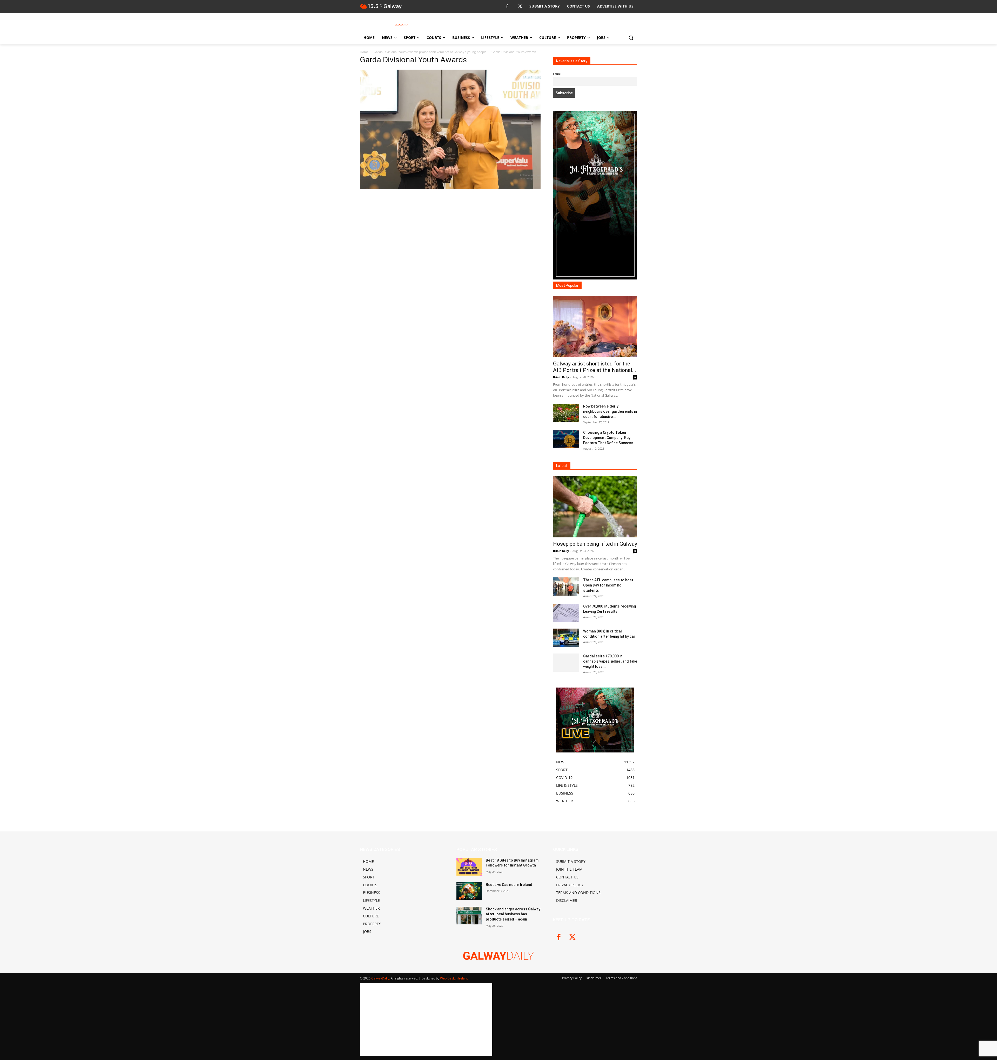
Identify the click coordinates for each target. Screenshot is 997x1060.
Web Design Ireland (454, 978)
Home (364, 52)
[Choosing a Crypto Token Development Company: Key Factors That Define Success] (566, 439)
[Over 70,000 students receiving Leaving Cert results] (566, 613)
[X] (520, 6)
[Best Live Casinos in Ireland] (469, 891)
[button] (631, 37)
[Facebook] (507, 6)
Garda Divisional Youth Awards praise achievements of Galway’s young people (430, 52)
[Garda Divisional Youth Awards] (450, 187)
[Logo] (401, 24)
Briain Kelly (561, 377)
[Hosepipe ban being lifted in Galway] (595, 506)
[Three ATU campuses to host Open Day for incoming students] (566, 586)
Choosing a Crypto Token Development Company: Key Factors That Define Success (608, 437)
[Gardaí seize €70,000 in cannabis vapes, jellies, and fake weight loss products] (566, 663)
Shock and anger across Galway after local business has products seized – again (513, 914)
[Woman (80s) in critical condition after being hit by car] (566, 638)
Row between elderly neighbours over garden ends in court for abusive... (610, 411)
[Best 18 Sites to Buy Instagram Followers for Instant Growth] (469, 867)
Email (557, 74)
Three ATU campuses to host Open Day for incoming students (608, 585)
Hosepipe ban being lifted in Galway (595, 544)
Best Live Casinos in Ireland (509, 885)
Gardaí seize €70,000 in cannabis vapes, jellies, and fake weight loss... (610, 661)
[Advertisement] (450, 246)
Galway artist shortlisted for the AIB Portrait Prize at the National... (594, 367)
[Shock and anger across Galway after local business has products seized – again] (469, 915)
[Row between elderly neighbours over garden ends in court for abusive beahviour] (566, 413)
